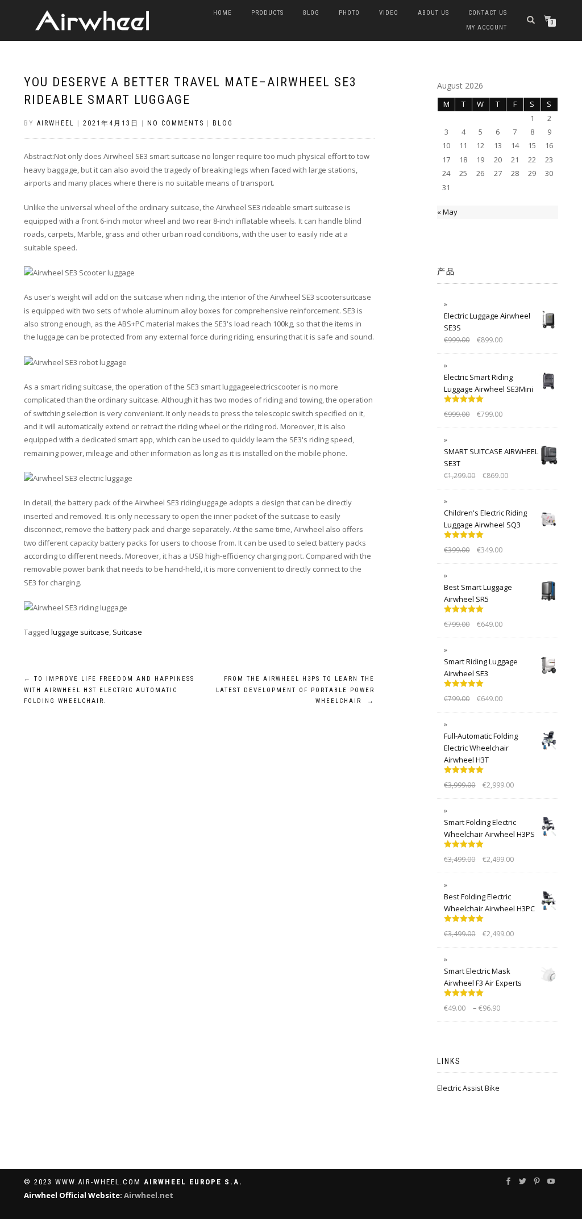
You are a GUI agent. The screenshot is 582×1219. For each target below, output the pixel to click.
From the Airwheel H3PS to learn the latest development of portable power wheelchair (295, 690)
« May (447, 212)
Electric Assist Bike (468, 1088)
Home (222, 12)
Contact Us (487, 12)
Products (267, 12)
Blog (311, 12)
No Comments (175, 123)
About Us (433, 12)
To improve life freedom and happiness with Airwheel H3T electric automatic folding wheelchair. (109, 690)
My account (486, 27)
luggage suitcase (80, 632)
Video (388, 12)
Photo (349, 12)
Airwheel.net (148, 1195)
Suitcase (127, 632)
